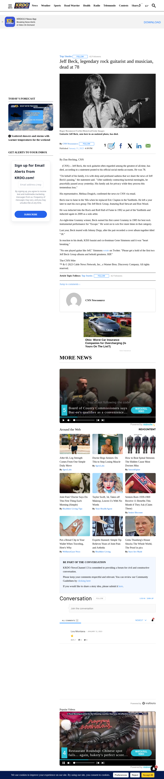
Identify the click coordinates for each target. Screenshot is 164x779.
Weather (45, 5)
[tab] (70, 620)
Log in (142, 598)
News (35, 5)
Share (135, 5)
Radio (97, 5)
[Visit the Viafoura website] (149, 725)
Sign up (150, 598)
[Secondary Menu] (12, 5)
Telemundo (109, 5)
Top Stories (87, 276)
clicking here (84, 580)
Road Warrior (72, 5)
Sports (57, 5)
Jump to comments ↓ (70, 284)
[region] (108, 662)
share (143, 640)
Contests (123, 5)
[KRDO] (22, 5)
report (150, 640)
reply (73, 640)
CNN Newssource (70, 143)
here (121, 586)
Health (86, 5)
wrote (106, 250)
